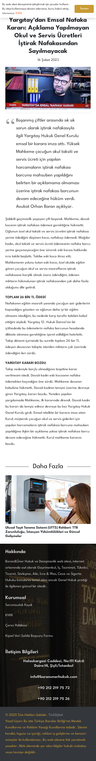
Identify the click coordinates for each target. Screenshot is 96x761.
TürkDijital (55, 715)
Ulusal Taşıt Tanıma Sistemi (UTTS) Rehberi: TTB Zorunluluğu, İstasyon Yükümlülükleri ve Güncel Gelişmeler (42, 532)
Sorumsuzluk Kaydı (18, 605)
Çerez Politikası (16, 625)
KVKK (9, 615)
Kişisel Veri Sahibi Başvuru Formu (29, 636)
